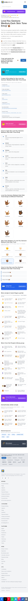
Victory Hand (6, 311)
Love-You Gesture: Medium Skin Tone (20, 411)
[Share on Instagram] (19, 599)
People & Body (13, 15)
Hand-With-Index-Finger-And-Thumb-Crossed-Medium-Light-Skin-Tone (20, 312)
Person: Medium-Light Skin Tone (7, 420)
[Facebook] (2, 478)
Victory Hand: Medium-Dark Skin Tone (7, 322)
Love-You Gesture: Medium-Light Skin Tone (7, 411)
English (4, 457)
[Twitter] (5, 478)
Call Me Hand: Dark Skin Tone (6, 307)
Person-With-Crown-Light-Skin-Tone (7, 368)
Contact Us (3, 579)
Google (3, 530)
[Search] (25, 6)
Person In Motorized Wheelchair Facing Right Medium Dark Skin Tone (7, 363)
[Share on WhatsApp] (12, 599)
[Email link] (26, 599)
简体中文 (4, 462)
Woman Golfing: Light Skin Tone (6, 373)
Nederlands (10, 460)
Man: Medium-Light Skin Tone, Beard (7, 378)
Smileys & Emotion (5, 494)
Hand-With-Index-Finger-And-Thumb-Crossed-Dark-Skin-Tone (7, 333)
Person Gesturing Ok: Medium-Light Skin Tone (20, 424)
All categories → (5, 522)
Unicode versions (5, 555)
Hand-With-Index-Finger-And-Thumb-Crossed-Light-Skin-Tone (20, 327)
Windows (3, 534)
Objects (3, 487)
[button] (14, 85)
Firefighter (5, 391)
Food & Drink (4, 498)
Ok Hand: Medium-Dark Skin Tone (20, 303)
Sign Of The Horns (7, 303)
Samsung (3, 539)
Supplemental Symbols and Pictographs (11, 117)
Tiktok (2, 543)
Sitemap (3, 590)
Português (17, 460)
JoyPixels (3, 541)
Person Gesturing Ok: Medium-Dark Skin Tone (7, 424)
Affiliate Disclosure (5, 575)
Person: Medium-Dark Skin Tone (20, 420)
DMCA (2, 577)
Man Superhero (6, 351)
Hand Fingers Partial (5, 16)
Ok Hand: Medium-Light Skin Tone (7, 299)
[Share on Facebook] (1, 599)
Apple (2, 528)
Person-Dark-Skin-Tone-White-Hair (7, 355)
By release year (5, 553)
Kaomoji (3, 561)
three (3, 436)
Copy (23, 60)
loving (13, 434)
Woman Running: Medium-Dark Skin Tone (7, 347)
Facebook (3, 532)
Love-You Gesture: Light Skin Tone (7, 416)
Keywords (3, 551)
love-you (4, 434)
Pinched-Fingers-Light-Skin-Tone (7, 326)
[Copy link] (22, 599)
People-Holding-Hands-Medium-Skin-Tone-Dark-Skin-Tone (20, 362)
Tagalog (10, 464)
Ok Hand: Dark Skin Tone (6, 338)
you (9, 434)
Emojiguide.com (4, 15)
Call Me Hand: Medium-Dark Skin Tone (20, 317)
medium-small (20, 434)
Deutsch (15, 457)
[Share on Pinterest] (8, 599)
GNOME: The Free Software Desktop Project (11, 581)
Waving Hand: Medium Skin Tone (20, 352)
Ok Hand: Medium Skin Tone (20, 299)
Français (20, 457)
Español (9, 457)
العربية (19, 462)
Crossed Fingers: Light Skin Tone (7, 317)
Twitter (2, 536)
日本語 (9, 462)
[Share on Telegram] (16, 599)
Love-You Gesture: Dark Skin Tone (20, 416)
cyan (8, 436)
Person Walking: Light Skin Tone (20, 391)
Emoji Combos (4, 548)
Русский (23, 460)
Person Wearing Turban (20, 368)
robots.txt (8, 590)
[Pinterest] (8, 478)
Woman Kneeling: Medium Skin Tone (20, 347)
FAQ (2, 563)
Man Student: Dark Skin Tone (20, 385)
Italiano (4, 460)
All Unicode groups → (6, 500)
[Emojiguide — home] (7, 2)
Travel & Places (4, 492)
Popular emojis (4, 557)
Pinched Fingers (20, 338)
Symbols (3, 490)
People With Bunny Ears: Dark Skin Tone (7, 386)
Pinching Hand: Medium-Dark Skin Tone (20, 333)
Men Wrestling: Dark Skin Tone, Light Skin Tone (19, 379)
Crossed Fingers (20, 321)
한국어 (14, 462)
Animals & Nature (5, 496)
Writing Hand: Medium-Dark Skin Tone (20, 373)
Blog (2, 559)
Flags (2, 485)
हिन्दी (23, 462)
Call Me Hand (19, 307)
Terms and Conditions (6, 571)
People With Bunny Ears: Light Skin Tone (20, 356)
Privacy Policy (4, 573)
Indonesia (4, 464)
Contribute (3, 569)
